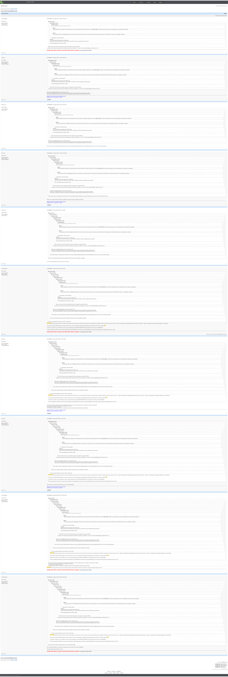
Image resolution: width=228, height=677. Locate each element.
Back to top (4, 52)
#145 (48, 210)
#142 (48, 57)
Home (134, 2)
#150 (48, 577)
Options (225, 13)
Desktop (148, 2)
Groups (110, 672)
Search (217, 5)
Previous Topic (219, 15)
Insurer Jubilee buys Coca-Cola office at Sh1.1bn (61, 25)
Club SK (121, 672)
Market (117, 672)
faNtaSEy (119, 671)
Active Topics (221, 5)
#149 (48, 495)
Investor (106, 672)
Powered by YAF (214, 669)
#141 (48, 18)
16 (12, 11)
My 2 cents (4, 104)
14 (9, 11)
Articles (108, 671)
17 (14, 11)
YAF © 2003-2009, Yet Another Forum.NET (222, 669)
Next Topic (224, 15)
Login (155, 2)
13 (7, 11)
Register (160, 2)
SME (114, 672)
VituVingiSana (4, 18)
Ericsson (3, 57)
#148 (48, 418)
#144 (48, 153)
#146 (48, 268)
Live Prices (141, 2)
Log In (226, 5)
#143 (48, 104)
